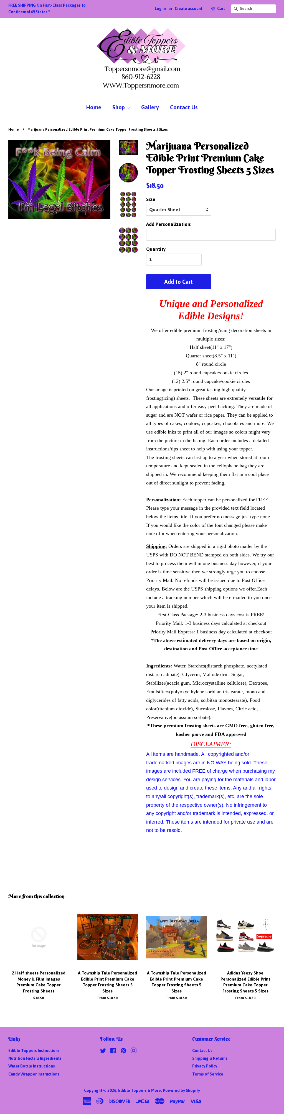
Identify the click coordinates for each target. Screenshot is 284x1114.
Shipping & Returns (209, 1058)
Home (93, 107)
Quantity (156, 249)
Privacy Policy (204, 1066)
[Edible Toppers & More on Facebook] (113, 1051)
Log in (160, 8)
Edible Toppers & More (139, 1090)
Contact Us (184, 107)
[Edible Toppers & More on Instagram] (133, 1051)
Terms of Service (207, 1074)
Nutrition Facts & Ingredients (35, 1058)
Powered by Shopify (181, 1090)
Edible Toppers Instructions (34, 1050)
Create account (188, 8)
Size (150, 199)
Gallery (150, 107)
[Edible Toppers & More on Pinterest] (123, 1051)
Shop (119, 107)
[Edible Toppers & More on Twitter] (103, 1051)
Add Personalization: (168, 224)
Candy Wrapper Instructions (33, 1074)
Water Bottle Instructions (31, 1066)
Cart (221, 8)
